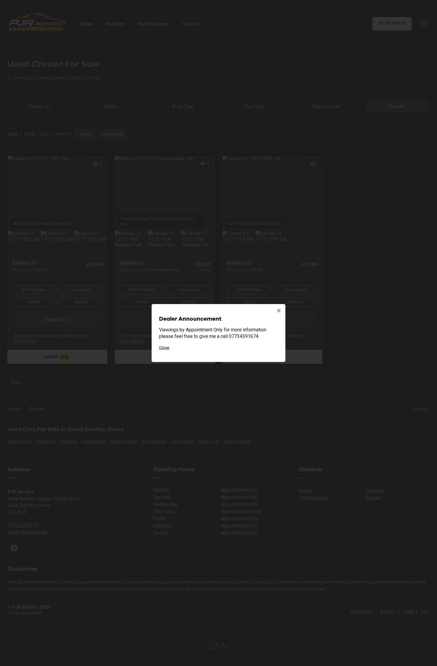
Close (164, 347)
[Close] (278, 310)
